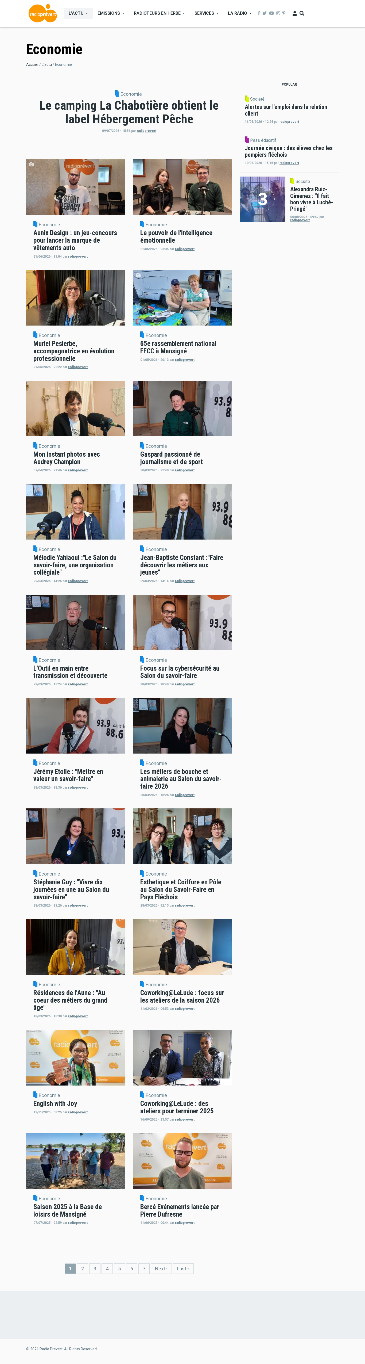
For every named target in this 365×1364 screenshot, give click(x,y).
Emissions (109, 13)
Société (257, 99)
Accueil (32, 64)
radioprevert (146, 131)
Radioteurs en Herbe (157, 13)
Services (204, 13)
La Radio (237, 13)
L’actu (76, 13)
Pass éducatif (263, 140)
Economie (131, 94)
